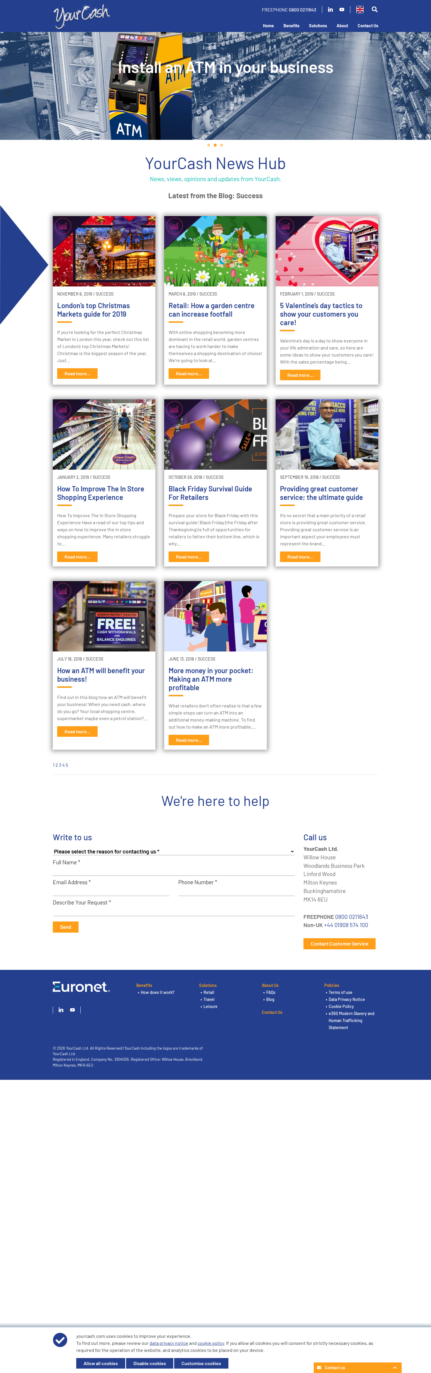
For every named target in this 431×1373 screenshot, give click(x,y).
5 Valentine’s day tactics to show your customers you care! (321, 314)
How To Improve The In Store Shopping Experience (100, 492)
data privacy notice (169, 1343)
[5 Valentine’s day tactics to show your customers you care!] (327, 251)
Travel (208, 999)
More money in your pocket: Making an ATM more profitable (211, 679)
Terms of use (340, 992)
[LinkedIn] (330, 9)
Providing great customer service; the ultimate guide (321, 492)
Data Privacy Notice (347, 999)
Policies (331, 985)
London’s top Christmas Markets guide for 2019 (93, 309)
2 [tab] (215, 145)
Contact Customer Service (339, 943)
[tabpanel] (215, 86)
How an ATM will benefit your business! (101, 674)
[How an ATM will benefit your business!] (104, 616)
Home (268, 25)
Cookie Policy (341, 1006)
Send (65, 927)
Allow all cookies (101, 1363)
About (342, 25)
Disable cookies (149, 1363)
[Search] (374, 9)
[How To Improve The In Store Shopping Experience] (104, 434)
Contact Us (368, 25)
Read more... (77, 373)
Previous (8, 93)
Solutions (318, 25)
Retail (208, 992)
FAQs (270, 992)
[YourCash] (82, 15)
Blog (270, 999)
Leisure (210, 1006)
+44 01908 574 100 (346, 924)
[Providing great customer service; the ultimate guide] (327, 434)
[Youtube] (342, 9)
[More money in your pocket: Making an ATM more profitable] (215, 616)
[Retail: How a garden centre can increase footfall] (215, 251)
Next (423, 93)
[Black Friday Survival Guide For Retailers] (215, 434)
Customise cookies (201, 1363)
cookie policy (211, 1343)
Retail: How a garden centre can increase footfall (211, 309)
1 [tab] (209, 145)
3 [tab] (222, 145)
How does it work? (157, 992)
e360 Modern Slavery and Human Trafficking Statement (351, 1020)
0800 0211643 (302, 9)
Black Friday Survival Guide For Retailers (210, 492)
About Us (270, 985)
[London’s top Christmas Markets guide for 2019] (104, 251)
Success (104, 293)
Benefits (291, 25)
